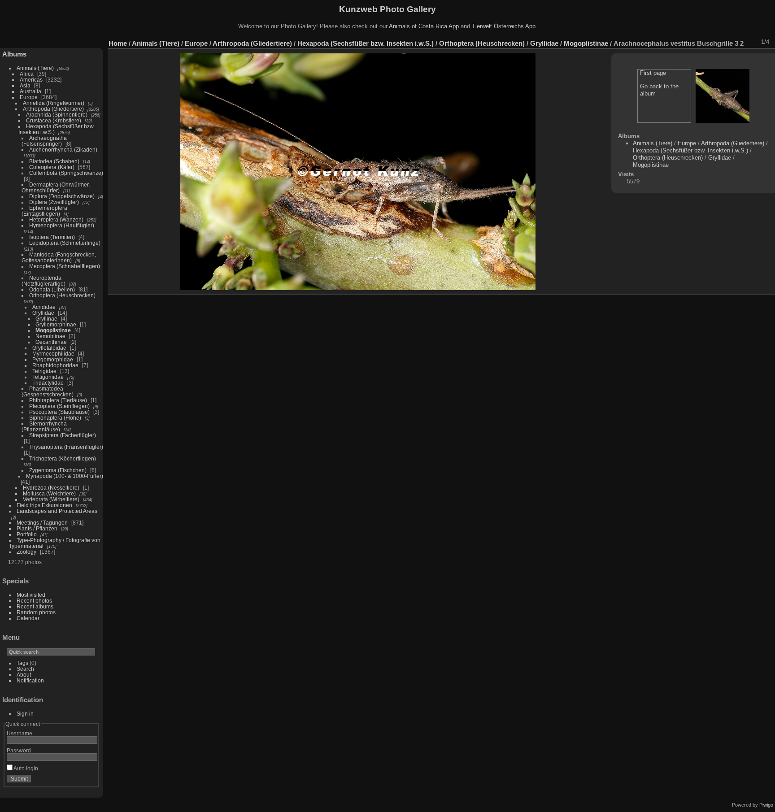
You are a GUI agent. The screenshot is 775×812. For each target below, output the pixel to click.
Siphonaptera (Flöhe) (55, 418)
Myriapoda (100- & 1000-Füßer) (64, 476)
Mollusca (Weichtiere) (49, 493)
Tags (22, 663)
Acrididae (44, 307)
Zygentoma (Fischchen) (58, 470)
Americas (31, 80)
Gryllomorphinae (55, 324)
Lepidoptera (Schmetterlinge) (64, 243)
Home (118, 43)
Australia (30, 91)
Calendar (28, 618)
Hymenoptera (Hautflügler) (61, 225)
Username (19, 733)
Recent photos (34, 601)
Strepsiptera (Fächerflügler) (62, 435)
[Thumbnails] (727, 42)
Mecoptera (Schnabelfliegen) (64, 266)
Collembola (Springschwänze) (66, 173)
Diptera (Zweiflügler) (54, 202)
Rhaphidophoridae (55, 365)
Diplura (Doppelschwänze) (62, 196)
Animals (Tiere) (35, 68)
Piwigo (766, 805)
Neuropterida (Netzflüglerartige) (43, 281)
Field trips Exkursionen (44, 505)
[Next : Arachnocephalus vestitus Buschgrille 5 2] (750, 42)
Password (19, 750)
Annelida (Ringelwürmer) (53, 103)
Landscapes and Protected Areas (57, 511)
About (24, 674)
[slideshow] (680, 42)
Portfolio (27, 534)
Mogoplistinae (53, 330)
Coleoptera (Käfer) (51, 167)
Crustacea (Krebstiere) (53, 120)
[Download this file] (704, 42)
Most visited (31, 595)
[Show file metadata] (692, 42)
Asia (25, 85)
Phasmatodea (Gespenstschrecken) (48, 391)
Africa (27, 74)
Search (25, 669)
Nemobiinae (50, 336)
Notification (30, 680)
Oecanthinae (51, 342)
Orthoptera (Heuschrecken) (62, 295)
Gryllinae (46, 318)
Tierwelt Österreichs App (504, 26)
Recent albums (35, 606)
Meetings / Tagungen (42, 522)
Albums (14, 54)
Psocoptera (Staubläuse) (59, 412)
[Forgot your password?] (89, 780)
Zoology (26, 552)
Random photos (36, 612)
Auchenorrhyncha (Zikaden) (63, 149)
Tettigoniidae (48, 377)
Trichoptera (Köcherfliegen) (62, 458)
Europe (29, 97)
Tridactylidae (48, 383)
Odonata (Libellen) (52, 289)
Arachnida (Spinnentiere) (56, 114)
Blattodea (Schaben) (54, 161)
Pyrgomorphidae (52, 359)
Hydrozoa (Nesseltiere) (51, 488)
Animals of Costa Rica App (424, 26)
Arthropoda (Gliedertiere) (53, 109)
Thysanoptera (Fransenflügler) (66, 447)
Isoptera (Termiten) (52, 237)
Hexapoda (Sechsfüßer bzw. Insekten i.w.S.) (365, 43)
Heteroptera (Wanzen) (56, 219)
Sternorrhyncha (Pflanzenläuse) (44, 426)
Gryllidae (43, 313)
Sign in (25, 713)
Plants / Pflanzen (37, 528)
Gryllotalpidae (49, 348)
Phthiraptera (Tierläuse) (58, 400)
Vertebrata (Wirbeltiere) (51, 499)
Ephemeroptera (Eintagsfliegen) (44, 211)
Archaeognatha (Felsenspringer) (44, 141)
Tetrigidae (44, 371)
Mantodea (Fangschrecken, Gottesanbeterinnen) (59, 257)
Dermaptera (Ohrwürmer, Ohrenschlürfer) (56, 187)
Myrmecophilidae (53, 353)
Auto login (25, 768)
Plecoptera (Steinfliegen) (59, 406)
